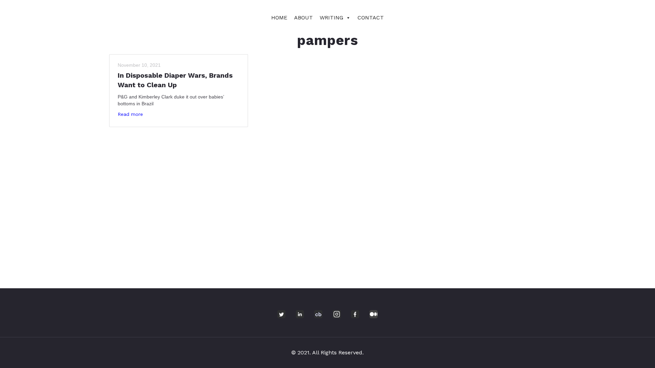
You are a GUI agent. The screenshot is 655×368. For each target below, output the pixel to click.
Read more (130, 114)
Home (279, 17)
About (303, 17)
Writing (331, 17)
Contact (371, 17)
